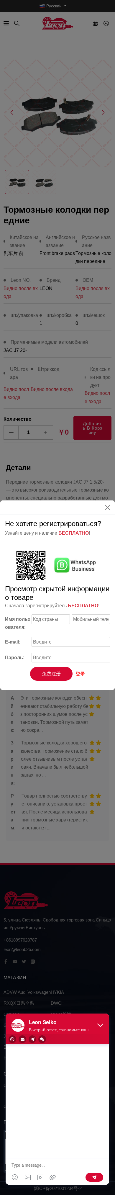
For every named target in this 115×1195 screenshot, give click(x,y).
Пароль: (14, 657)
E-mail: (12, 641)
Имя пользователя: (17, 623)
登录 (80, 673)
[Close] (107, 507)
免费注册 (51, 673)
